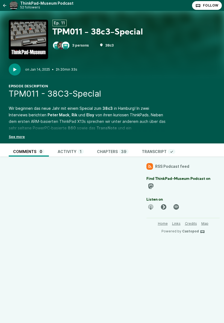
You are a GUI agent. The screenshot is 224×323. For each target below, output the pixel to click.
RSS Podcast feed (172, 166)
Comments (27, 151)
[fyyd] (163, 207)
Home (163, 223)
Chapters (111, 151)
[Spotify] (176, 207)
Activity (70, 151)
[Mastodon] (150, 186)
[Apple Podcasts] (150, 207)
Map (204, 223)
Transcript (157, 151)
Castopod (190, 231)
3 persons (80, 45)
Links (176, 223)
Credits (191, 223)
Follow (211, 5)
